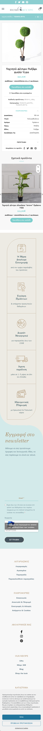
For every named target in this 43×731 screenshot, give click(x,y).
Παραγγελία (21, 575)
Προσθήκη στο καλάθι (21, 87)
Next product (40, 17)
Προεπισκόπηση (38, 167)
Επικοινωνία (21, 598)
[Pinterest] (27, 2)
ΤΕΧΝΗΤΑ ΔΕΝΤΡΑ (26, 103)
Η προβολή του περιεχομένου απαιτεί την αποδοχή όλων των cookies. (21, 526)
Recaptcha (8, 518)
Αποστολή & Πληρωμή (21, 602)
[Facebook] (15, 2)
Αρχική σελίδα (7, 17)
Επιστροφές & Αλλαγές (21, 606)
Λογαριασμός (21, 566)
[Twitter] (19, 2)
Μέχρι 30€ (21, 665)
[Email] (23, 2)
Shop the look (21, 673)
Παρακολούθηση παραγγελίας (21, 579)
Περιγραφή (21, 142)
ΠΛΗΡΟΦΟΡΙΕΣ (21, 111)
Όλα (21, 717)
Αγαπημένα (21, 570)
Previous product (35, 17)
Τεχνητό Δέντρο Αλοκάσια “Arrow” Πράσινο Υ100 (21, 206)
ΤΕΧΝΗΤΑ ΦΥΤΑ (19, 17)
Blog (21, 669)
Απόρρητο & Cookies (21, 728)
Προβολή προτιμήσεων (21, 723)
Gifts (21, 661)
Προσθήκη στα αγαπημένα (21, 93)
